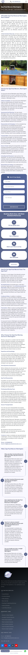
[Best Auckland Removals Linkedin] (9, 645)
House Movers (5, 594)
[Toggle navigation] (26, 1)
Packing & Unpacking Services (9, 603)
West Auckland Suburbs (7, 622)
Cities (6, 9)
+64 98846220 (8, 442)
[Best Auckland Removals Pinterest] (6, 645)
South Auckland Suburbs (8, 626)
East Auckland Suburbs (7, 624)
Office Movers (5, 598)
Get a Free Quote (5, 651)
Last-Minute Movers (6, 607)
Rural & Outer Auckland (7, 628)
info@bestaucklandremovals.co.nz (13, 443)
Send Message (14, 206)
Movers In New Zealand (7, 615)
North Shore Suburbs (7, 619)
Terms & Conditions (14, 653)
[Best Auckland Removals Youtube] (16, 645)
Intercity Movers (6, 605)
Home (2, 9)
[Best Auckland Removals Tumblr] (12, 645)
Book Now (14, 264)
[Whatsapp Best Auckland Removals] (25, 651)
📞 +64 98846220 (15, 1)
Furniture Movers (6, 596)
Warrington (11, 9)
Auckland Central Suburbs (8, 617)
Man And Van (5, 600)
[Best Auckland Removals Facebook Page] (2, 645)
